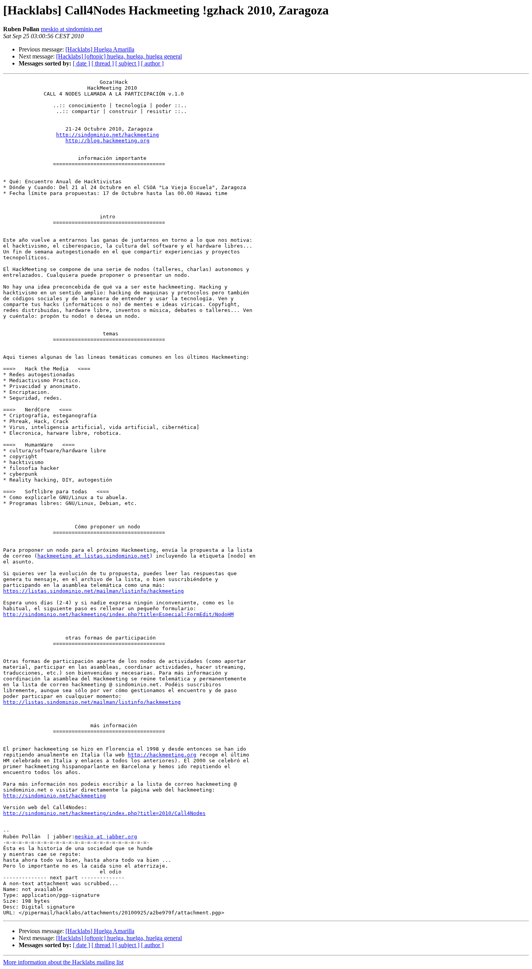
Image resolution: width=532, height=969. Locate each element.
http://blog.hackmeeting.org (107, 140)
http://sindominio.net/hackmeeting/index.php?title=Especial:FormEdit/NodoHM (118, 614)
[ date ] (81, 63)
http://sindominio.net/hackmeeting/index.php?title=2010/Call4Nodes (104, 813)
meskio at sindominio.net (71, 29)
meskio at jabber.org (106, 837)
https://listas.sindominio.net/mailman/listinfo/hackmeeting (93, 591)
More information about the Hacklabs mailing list (63, 962)
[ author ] (152, 63)
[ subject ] (127, 63)
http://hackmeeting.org (162, 755)
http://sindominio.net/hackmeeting (107, 135)
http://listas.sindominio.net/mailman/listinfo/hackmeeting (92, 702)
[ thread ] (103, 63)
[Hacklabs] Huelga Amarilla (99, 49)
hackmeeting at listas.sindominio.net (93, 556)
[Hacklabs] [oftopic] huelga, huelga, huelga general (119, 56)
